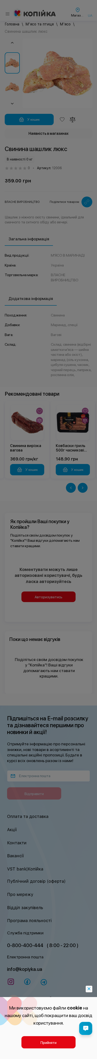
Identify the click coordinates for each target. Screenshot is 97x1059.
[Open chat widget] (85, 1028)
